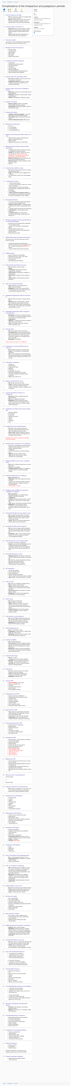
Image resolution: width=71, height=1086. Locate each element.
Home (4, 2)
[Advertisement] (44, 49)
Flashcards (9, 2)
